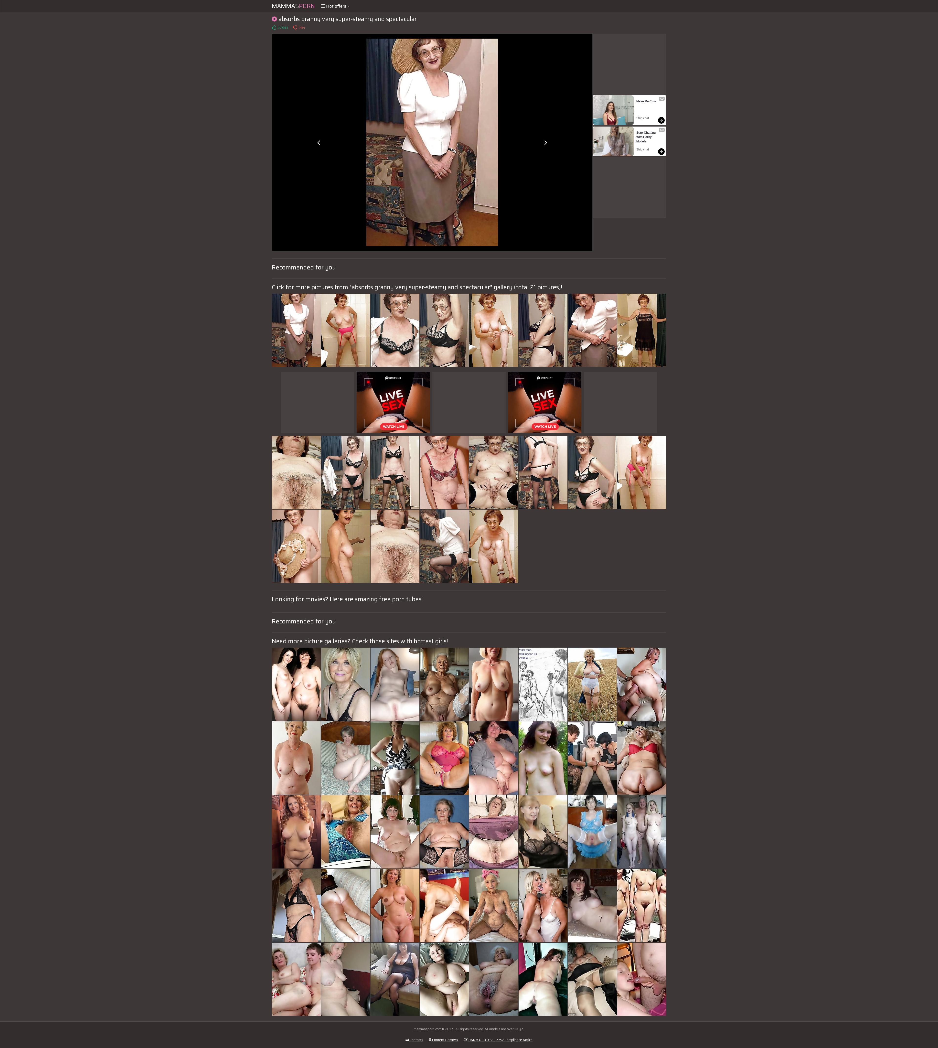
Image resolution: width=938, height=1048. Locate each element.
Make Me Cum (646, 101)
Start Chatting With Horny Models (646, 137)
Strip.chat (642, 118)
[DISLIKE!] (295, 27)
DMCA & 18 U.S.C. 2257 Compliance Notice (500, 1039)
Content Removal (444, 1039)
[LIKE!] (274, 27)
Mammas (293, 6)
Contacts (416, 1039)
